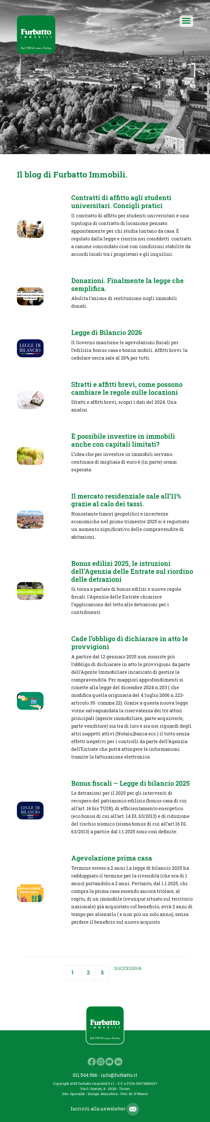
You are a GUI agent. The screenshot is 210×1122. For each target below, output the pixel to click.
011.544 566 (85, 1075)
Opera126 (77, 1093)
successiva (128, 968)
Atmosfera (109, 1093)
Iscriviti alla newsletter (99, 1109)
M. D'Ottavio (138, 1093)
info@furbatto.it (119, 1075)
